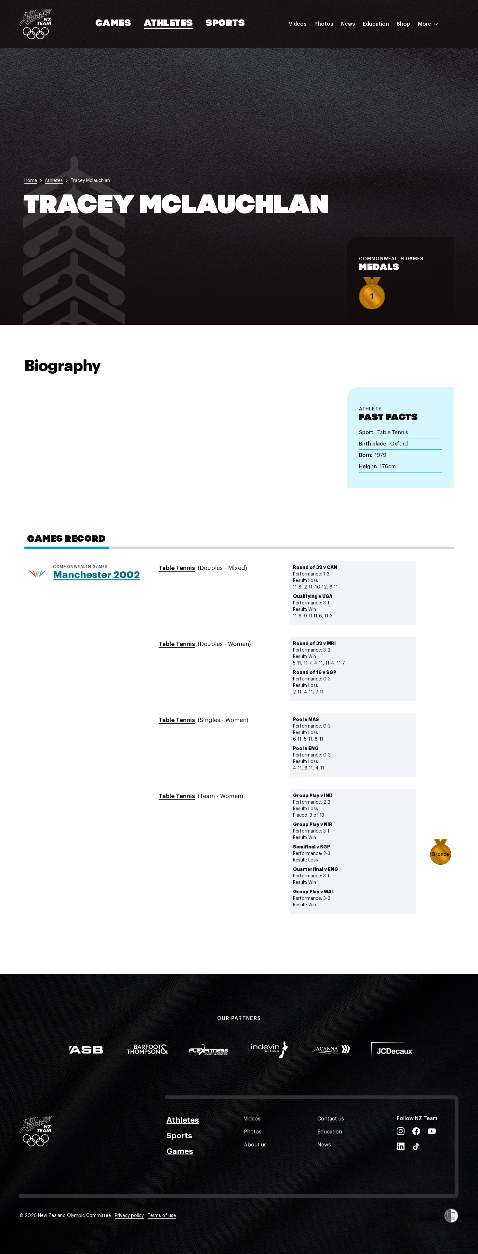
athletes (54, 180)
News (348, 24)
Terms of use (162, 1215)
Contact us (330, 1118)
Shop (403, 24)
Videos (298, 24)
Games (113, 23)
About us (255, 1144)
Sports (225, 23)
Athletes (168, 23)
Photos (323, 24)
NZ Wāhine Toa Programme (396, 108)
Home (30, 180)
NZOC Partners (381, 82)
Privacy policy (129, 1215)
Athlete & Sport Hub (388, 56)
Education (376, 24)
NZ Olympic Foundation (392, 95)
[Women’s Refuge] (451, 1216)
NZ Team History (383, 69)
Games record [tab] (67, 539)
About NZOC (378, 43)
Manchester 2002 (96, 575)
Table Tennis (177, 568)
